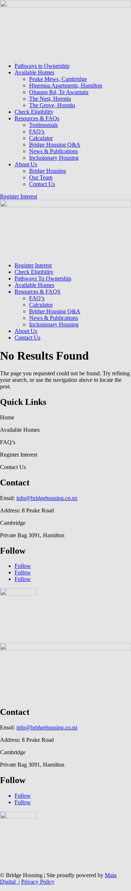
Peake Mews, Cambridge (58, 79)
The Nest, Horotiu (50, 99)
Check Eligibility (34, 112)
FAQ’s (36, 131)
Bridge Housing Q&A (54, 145)
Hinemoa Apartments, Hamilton (65, 85)
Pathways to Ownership (42, 66)
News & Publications (53, 151)
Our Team (40, 177)
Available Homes (34, 72)
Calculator (41, 138)
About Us (26, 164)
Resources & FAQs (37, 118)
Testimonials (43, 125)
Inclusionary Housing (54, 158)
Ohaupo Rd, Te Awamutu (58, 92)
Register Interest (18, 196)
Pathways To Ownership (43, 278)
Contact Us (42, 184)
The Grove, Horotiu (52, 105)
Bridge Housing (47, 171)
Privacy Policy (38, 882)
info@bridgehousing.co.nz (47, 498)
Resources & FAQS (37, 291)
